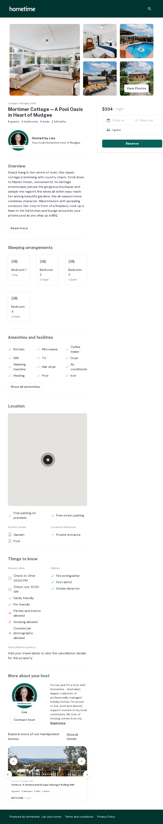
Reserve (132, 143)
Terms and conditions (79, 816)
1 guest (116, 130)
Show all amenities (25, 387)
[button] (13, 761)
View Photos (136, 88)
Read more (19, 228)
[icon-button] (149, 9)
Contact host (24, 720)
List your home (51, 816)
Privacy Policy (106, 816)
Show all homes (72, 736)
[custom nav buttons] (8, 775)
